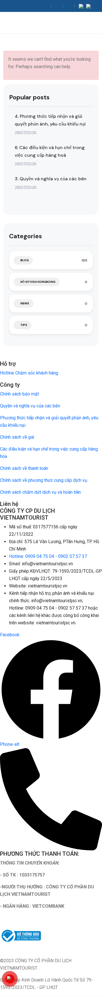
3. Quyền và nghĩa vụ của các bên (50, 179)
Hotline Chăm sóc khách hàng (29, 373)
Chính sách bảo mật (19, 394)
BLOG (24, 260)
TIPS (23, 325)
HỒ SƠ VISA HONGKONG (37, 282)
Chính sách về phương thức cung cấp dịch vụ (43, 480)
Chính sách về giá (17, 437)
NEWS (24, 303)
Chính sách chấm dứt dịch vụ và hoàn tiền (40, 492)
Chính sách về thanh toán (24, 468)
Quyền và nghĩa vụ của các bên (30, 406)
